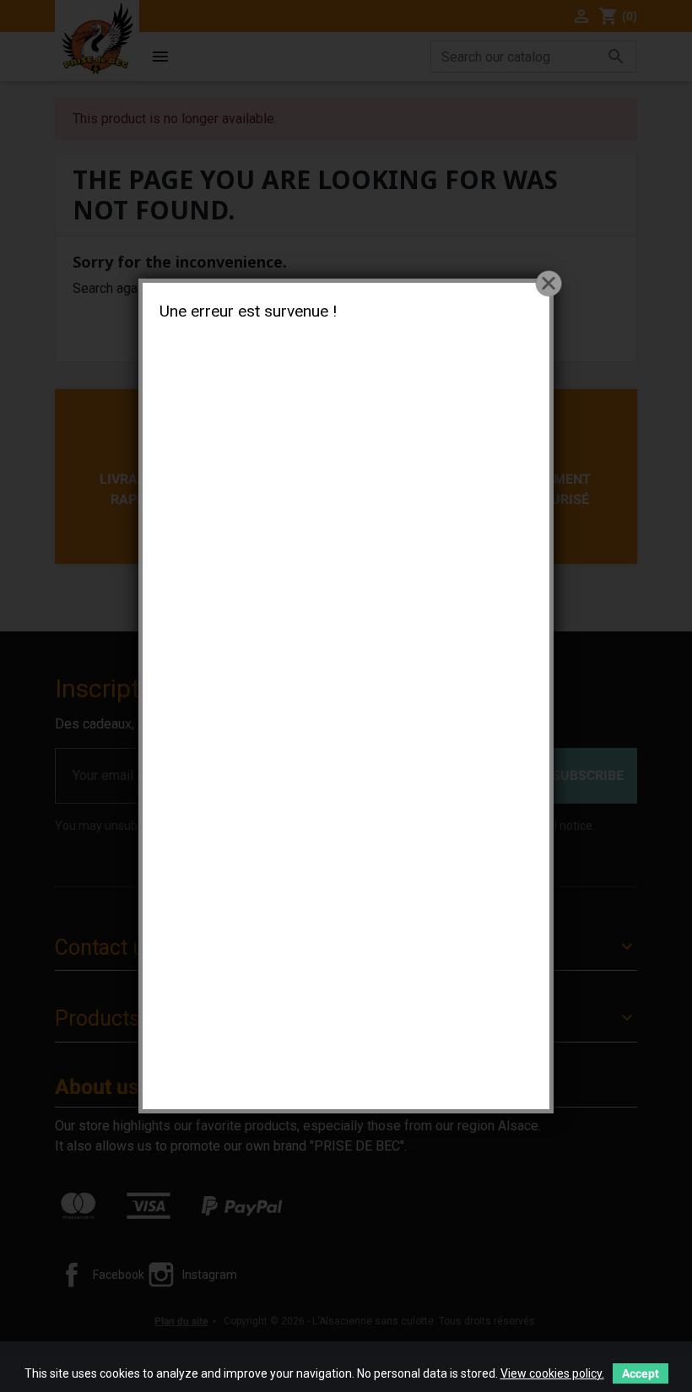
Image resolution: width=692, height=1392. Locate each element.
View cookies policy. (552, 1373)
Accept (640, 1373)
